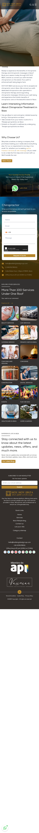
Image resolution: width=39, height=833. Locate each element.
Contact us (19, 524)
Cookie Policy (20, 596)
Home (19, 515)
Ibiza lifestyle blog (19, 521)
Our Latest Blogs (8, 461)
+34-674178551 (19, 545)
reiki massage (21, 151)
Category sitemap (19, 530)
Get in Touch (6, 161)
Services (19, 518)
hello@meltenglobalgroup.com (19, 542)
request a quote (19, 256)
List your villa (19, 527)
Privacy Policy (29, 596)
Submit (19, 487)
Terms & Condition (11, 596)
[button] (5, 232)
